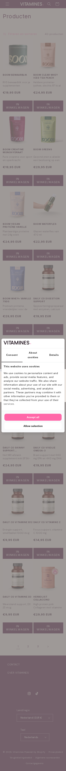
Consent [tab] (12, 354)
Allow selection (33, 426)
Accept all (33, 417)
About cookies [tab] (33, 355)
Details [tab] (54, 354)
